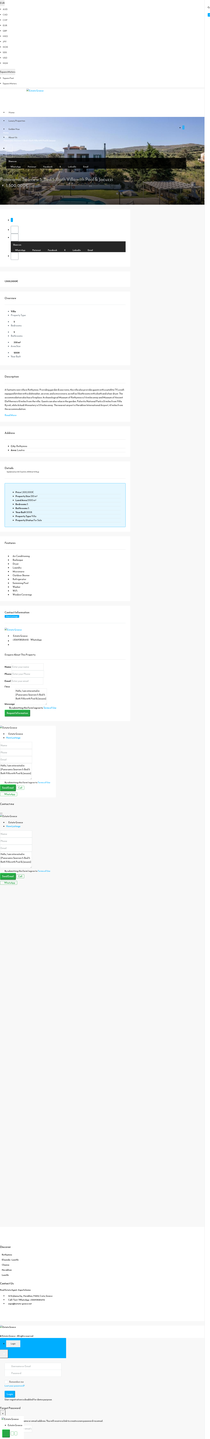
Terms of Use (49, 708)
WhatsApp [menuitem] (15, 166)
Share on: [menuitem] (12, 161)
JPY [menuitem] (4, 41)
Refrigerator (19, 579)
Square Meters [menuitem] (10, 83)
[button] (9, 148)
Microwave (18, 571)
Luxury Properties (16, 120)
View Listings (12, 616)
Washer (16, 587)
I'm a (7, 686)
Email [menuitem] (85, 166)
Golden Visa (14, 129)
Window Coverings (22, 594)
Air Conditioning (21, 556)
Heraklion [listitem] (7, 1270)
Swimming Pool (20, 583)
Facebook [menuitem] (48, 166)
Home (11, 112)
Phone (8, 674)
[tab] (12, 220)
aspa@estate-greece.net (20, 1303)
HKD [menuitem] (5, 36)
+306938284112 (21, 639)
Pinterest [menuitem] (31, 166)
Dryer (16, 564)
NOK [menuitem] (5, 47)
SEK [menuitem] (5, 52)
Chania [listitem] (5, 1264)
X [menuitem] (60, 166)
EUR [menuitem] (5, 25)
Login (10, 1394)
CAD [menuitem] (5, 14)
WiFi (15, 591)
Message (10, 704)
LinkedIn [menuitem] (72, 166)
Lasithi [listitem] (5, 1275)
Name (8, 667)
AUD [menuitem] (5, 9)
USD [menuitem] (5, 57)
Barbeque (18, 560)
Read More (10, 415)
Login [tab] (13, 1344)
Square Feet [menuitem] (8, 78)
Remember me (16, 1382)
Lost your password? (15, 1385)
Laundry (17, 567)
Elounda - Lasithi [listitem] (10, 1259)
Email (8, 681)
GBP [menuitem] (5, 30)
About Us (12, 137)
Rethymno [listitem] (7, 1254)
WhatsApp (36, 639)
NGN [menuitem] (5, 63)
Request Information (17, 713)
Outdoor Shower (21, 575)
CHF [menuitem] (5, 20)
